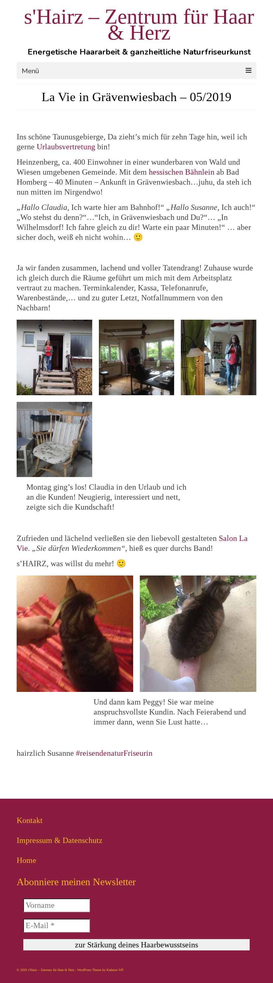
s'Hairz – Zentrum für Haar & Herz (139, 24)
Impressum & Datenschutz (60, 840)
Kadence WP (115, 970)
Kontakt (30, 820)
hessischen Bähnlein (181, 172)
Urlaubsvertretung (66, 146)
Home (26, 860)
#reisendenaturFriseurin (114, 753)
